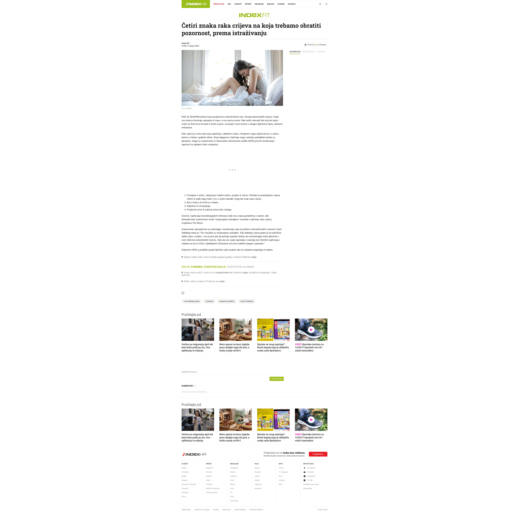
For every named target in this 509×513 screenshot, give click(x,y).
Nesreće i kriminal (189, 484)
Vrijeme (282, 480)
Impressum (226, 510)
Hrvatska (185, 472)
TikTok (310, 480)
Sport (248, 4)
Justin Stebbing (246, 301)
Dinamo (209, 472)
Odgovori (258, 484)
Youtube (310, 472)
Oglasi (270, 4)
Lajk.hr (257, 476)
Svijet (184, 468)
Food (232, 480)
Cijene (281, 4)
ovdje (245, 272)
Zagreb (184, 480)
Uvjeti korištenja (240, 510)
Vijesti (238, 4)
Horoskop (234, 501)
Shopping (234, 468)
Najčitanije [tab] (309, 52)
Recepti (258, 472)
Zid (229, 4)
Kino (280, 476)
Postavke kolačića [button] (256, 510)
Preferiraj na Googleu (317, 45)
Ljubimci (233, 476)
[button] (185, 329)
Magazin (234, 464)
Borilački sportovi (213, 488)
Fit (231, 493)
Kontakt (216, 510)
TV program (283, 472)
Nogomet (209, 468)
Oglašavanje (186, 510)
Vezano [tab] (321, 52)
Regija (184, 476)
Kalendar (185, 493)
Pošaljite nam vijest (311, 484)
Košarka (209, 484)
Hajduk (209, 476)
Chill (232, 497)
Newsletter (307, 488)
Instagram (311, 476)
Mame (232, 484)
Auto (232, 488)
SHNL (208, 480)
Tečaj (281, 468)
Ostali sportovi (212, 493)
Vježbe (257, 480)
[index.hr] (196, 4)
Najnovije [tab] (295, 52)
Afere (184, 497)
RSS (280, 484)
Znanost (185, 488)
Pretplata (218, 4)
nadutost (209, 301)
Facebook (311, 468)
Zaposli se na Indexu (202, 510)
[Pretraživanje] (325, 4)
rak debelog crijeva (191, 301)
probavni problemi (226, 301)
